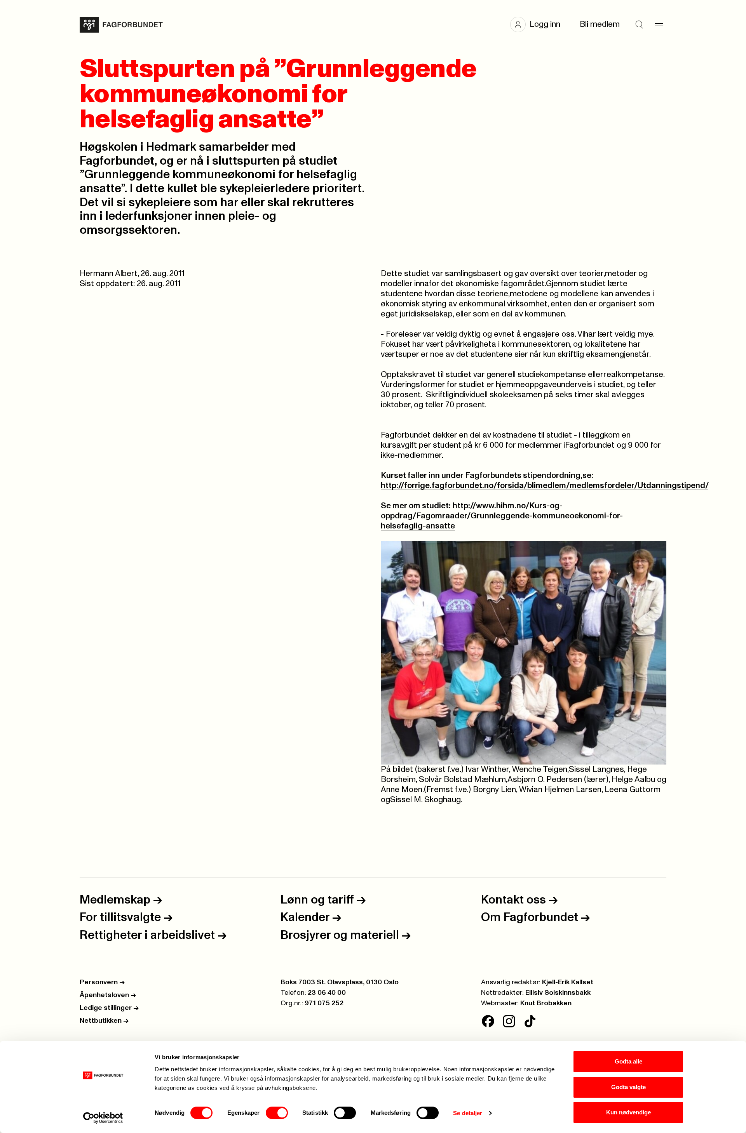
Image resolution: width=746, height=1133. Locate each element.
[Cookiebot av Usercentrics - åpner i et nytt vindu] (103, 1118)
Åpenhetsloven (108, 995)
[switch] (277, 1113)
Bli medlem (600, 24)
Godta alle (628, 1061)
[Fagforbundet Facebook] (488, 1021)
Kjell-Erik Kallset (567, 982)
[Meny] (658, 24)
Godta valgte (628, 1087)
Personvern (102, 982)
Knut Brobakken (546, 1003)
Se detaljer (467, 1113)
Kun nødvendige (628, 1112)
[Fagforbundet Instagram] (509, 1021)
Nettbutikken (104, 1020)
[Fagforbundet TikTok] (530, 1021)
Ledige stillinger (109, 1007)
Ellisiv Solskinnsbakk (558, 992)
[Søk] (639, 24)
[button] (539, 24)
